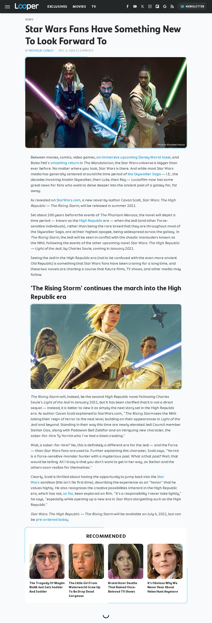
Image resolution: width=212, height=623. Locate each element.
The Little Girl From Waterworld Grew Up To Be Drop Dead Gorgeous (84, 589)
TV (94, 6)
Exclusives (57, 6)
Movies (79, 6)
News (29, 19)
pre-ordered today (52, 519)
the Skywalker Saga (144, 174)
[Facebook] (127, 7)
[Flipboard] (157, 7)
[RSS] (172, 7)
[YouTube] (135, 7)
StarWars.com (69, 200)
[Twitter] (142, 7)
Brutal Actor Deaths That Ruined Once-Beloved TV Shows (122, 587)
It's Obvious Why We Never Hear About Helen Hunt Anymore (162, 587)
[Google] (165, 7)
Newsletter (195, 6)
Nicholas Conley (41, 50)
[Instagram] (150, 7)
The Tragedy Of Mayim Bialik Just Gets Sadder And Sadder (47, 587)
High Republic (90, 220)
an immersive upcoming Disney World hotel (133, 157)
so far (68, 493)
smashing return (65, 162)
